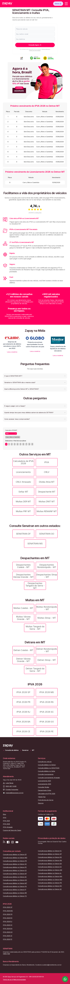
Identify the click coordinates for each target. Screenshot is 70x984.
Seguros (40, 803)
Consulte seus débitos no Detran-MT (15, 883)
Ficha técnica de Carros (45, 800)
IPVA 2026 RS (47, 702)
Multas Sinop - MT (46, 618)
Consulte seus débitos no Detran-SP (50, 854)
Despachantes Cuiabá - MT (23, 565)
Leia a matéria (12, 352)
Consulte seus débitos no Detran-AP (15, 874)
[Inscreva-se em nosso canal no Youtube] (16, 842)
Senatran (25, 750)
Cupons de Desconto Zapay (12, 830)
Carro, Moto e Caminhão (13, 437)
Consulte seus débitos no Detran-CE (15, 870)
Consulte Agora (34, 45)
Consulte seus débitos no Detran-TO (15, 896)
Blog (4, 814)
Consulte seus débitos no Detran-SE (50, 889)
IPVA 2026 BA (23, 721)
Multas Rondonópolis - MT (46, 608)
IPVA (46, 462)
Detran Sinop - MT (46, 660)
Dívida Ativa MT (47, 482)
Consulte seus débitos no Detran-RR (15, 893)
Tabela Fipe (41, 797)
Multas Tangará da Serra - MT (35, 627)
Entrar (57, 4)
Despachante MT (46, 491)
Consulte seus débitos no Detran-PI (14, 890)
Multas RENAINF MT (47, 511)
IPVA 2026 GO (47, 721)
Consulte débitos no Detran (47, 765)
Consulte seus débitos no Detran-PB (50, 883)
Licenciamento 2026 (44, 784)
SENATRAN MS (35, 543)
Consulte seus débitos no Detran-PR (15, 861)
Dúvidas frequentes (12, 789)
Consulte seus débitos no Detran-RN (50, 860)
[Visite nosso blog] (4, 842)
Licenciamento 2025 (44, 781)
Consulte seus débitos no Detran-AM (50, 870)
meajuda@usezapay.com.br (15, 793)
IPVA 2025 (6, 821)
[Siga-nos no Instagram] (12, 842)
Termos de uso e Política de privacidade (39, 50)
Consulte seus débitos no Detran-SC (15, 864)
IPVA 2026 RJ (23, 712)
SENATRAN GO (46, 533)
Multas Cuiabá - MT (23, 608)
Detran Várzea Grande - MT (23, 659)
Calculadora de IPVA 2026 (23, 462)
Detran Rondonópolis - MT (46, 650)
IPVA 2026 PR (23, 702)
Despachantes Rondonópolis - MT (46, 565)
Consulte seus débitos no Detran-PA (15, 886)
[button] (35, 375)
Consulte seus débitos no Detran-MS (50, 880)
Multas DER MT (23, 501)
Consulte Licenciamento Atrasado (49, 778)
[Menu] (66, 3)
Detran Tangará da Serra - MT (35, 669)
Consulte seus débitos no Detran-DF (15, 854)
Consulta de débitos (12, 750)
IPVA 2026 (6, 824)
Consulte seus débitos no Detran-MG (15, 858)
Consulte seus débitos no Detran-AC (15, 877)
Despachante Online (44, 790)
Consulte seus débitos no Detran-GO (15, 880)
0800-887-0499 (11, 786)
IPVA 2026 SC (47, 712)
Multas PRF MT (23, 511)
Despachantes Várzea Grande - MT (23, 575)
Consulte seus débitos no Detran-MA (50, 876)
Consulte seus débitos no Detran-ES (50, 867)
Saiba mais (6, 954)
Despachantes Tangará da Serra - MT (35, 585)
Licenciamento (23, 472)
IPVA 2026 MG (46, 692)
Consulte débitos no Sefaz (46, 771)
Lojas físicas (9, 783)
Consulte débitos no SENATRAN (48, 768)
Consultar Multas (43, 787)
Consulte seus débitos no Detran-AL (50, 873)
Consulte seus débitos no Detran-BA (50, 864)
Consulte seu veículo (44, 762)
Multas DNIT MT (47, 501)
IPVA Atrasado (8, 827)
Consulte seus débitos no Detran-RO (50, 886)
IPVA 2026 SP (23, 692)
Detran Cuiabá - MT (23, 650)
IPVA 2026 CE (23, 731)
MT (33, 750)
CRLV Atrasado (23, 482)
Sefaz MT (23, 491)
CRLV (46, 472)
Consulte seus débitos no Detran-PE (15, 867)
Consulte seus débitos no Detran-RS (50, 857)
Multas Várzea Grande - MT (23, 617)
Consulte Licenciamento (45, 774)
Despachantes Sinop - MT (46, 575)
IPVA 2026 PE (46, 731)
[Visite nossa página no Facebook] (8, 842)
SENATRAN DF (23, 533)
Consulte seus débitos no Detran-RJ (50, 851)
